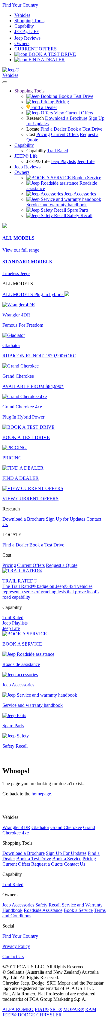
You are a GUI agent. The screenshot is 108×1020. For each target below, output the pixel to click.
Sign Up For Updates (66, 853)
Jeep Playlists (63, 161)
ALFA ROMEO (18, 1009)
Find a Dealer (53, 129)
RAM (90, 1009)
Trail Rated (57, 150)
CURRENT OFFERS (35, 48)
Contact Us (74, 864)
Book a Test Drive (85, 129)
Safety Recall (48, 904)
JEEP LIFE (26, 31)
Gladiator (40, 827)
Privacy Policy (16, 946)
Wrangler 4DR (16, 827)
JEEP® (9, 1014)
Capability (24, 26)
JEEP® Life (26, 156)
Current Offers (65, 134)
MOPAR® (73, 1009)
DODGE (26, 1014)
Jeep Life (85, 161)
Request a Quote (61, 565)
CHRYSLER (49, 1014)
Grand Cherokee (66, 827)
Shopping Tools (29, 20)
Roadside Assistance (43, 910)
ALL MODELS (32, 294)
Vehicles (22, 15)
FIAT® (42, 1009)
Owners (21, 43)
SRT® (56, 1009)
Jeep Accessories (18, 904)
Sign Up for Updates (65, 519)
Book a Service (66, 858)
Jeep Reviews (27, 38)
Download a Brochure (66, 118)
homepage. (42, 793)
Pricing (43, 134)
